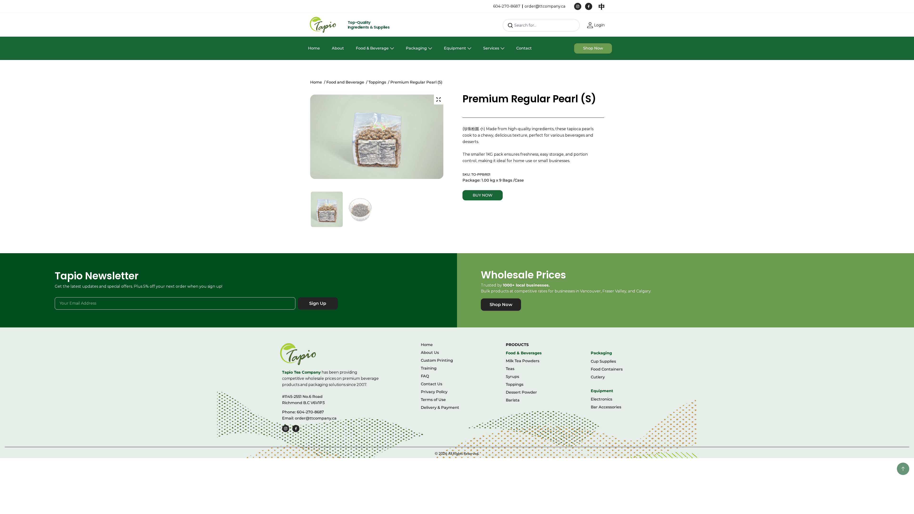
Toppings (377, 82)
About (338, 48)
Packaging (416, 48)
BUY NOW (482, 195)
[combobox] (541, 25)
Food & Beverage (372, 48)
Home (314, 48)
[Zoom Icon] (438, 99)
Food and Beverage (345, 82)
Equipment (455, 48)
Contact (524, 48)
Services (491, 48)
